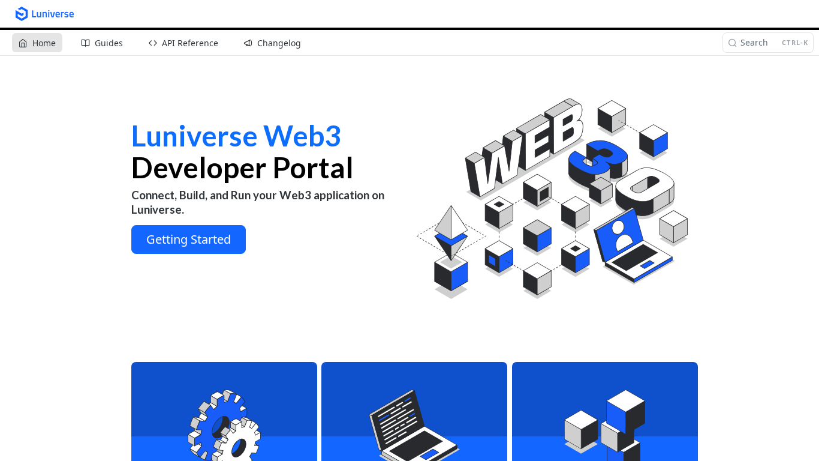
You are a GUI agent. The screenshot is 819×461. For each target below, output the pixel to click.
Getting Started (188, 239)
